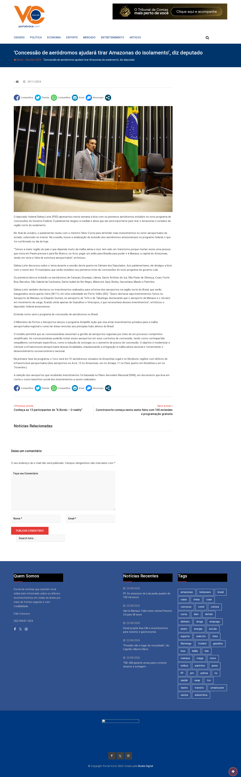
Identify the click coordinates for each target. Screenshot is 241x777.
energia (198, 628)
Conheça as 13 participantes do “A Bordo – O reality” (48, 410)
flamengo (186, 643)
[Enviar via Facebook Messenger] (95, 98)
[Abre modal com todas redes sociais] (108, 98)
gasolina (218, 643)
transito (199, 687)
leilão (195, 651)
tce (209, 680)
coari (209, 599)
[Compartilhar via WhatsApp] (60, 98)
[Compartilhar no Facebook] (23, 98)
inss (183, 651)
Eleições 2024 (33, 59)
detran (209, 614)
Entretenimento (112, 37)
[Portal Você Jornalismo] (17, 81)
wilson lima (201, 695)
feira (215, 636)
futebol (202, 643)
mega (200, 658)
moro (213, 658)
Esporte (72, 37)
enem (184, 628)
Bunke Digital (145, 766)
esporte (185, 636)
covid (201, 606)
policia (204, 673)
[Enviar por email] (78, 98)
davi (196, 614)
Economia (54, 37)
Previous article (24, 406)
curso (184, 614)
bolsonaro (205, 592)
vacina (184, 695)
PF (182, 673)
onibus (184, 665)
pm (192, 673)
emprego (215, 621)
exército (201, 636)
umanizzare (217, 687)
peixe (215, 665)
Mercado (89, 37)
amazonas (187, 592)
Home (19, 59)
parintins (200, 665)
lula (207, 651)
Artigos (135, 37)
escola (213, 628)
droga (199, 621)
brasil (221, 592)
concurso (186, 606)
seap (197, 680)
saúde (184, 680)
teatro (184, 687)
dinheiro (185, 621)
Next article (164, 406)
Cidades (19, 37)
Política (36, 37)
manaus (185, 658)
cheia (196, 599)
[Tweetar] (42, 98)
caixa (184, 599)
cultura (215, 606)
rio (216, 673)
